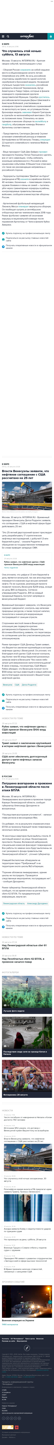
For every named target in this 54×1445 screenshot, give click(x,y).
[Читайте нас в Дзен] (3, 1418)
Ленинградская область (14, 903)
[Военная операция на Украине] (27, 1317)
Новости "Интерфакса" (9, 1406)
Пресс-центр (30, 1339)
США (17, 685)
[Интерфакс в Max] (19, 1418)
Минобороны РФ (10, 354)
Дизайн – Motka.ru (8, 1437)
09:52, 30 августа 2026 (11, 467)
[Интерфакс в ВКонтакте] (11, 1418)
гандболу (6, 124)
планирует (23, 206)
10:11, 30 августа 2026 (10, 779)
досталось (44, 97)
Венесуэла (7, 685)
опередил (45, 139)
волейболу (41, 121)
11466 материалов (10, 1324)
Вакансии (40, 1339)
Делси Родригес (29, 685)
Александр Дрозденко (37, 903)
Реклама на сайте (8, 1341)
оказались (30, 85)
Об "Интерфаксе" (17, 1339)
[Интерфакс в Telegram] (7, 1418)
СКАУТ (4, 1395)
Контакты (5, 1339)
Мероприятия (22, 1341)
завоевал (27, 112)
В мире (5, 44)
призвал (43, 152)
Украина (24, 354)
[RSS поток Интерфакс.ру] (15, 1418)
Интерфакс (27, 36)
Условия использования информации (16, 1432)
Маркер (4, 1397)
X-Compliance (6, 1392)
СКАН (4, 1408)
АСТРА (4, 1399)
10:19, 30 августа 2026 (10, 266)
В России (7, 263)
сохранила (25, 70)
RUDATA (4, 1411)
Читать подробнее (24, 565)
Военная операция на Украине (32, 263)
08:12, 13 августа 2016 (10, 47)
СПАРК (4, 1390)
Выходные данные (9, 1435)
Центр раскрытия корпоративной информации (17, 1413)
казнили (25, 179)
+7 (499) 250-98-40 (11, 1377)
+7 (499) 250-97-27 (29, 1377)
